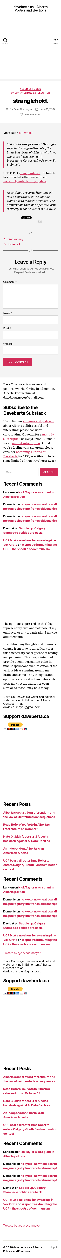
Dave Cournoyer (23, 109)
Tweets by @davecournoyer (22, 953)
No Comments (33, 114)
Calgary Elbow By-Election (30, 92)
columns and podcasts (38, 421)
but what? (26, 133)
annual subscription (26, 443)
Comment (10, 282)
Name (7, 313)
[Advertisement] (30, 49)
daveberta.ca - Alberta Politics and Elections (31, 8)
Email (7, 328)
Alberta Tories (30, 89)
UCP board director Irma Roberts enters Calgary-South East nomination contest (30, 865)
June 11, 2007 (47, 109)
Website (8, 343)
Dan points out (30, 173)
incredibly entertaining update (24, 181)
